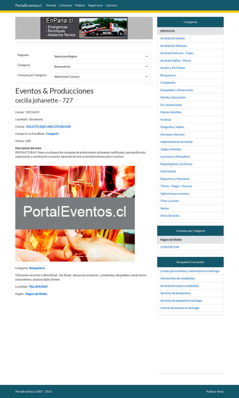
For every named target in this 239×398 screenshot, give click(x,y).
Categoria (24, 65)
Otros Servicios (169, 215)
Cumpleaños (168, 82)
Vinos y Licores (169, 200)
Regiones (23, 55)
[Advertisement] (190, 344)
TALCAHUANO (38, 286)
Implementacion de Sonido (176, 141)
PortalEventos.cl (28, 5)
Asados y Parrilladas (172, 67)
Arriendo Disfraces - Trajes (176, 53)
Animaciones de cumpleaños (177, 278)
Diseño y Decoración (173, 97)
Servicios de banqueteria (175, 293)
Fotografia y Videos (172, 127)
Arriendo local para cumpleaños (179, 285)
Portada (51, 5)
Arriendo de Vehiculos (173, 45)
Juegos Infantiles (170, 149)
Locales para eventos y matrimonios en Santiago (189, 271)
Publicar (80, 5)
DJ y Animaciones (171, 104)
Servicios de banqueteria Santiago (181, 300)
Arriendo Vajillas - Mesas (175, 60)
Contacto (111, 5)
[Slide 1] (80, 256)
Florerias (165, 119)
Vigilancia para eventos (174, 193)
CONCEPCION (169, 247)
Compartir (52, 133)
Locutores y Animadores (175, 156)
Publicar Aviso (215, 391)
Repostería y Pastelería (174, 178)
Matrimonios (168, 171)
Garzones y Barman (172, 134)
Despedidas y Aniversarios (176, 90)
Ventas (164, 208)
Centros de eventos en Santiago (179, 307)
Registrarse (95, 5)
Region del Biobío (36, 293)
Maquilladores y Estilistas (176, 164)
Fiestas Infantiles (171, 112)
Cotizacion (65, 5)
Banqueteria (37, 268)
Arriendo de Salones (172, 38)
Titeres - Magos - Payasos (176, 186)
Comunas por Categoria (32, 75)
